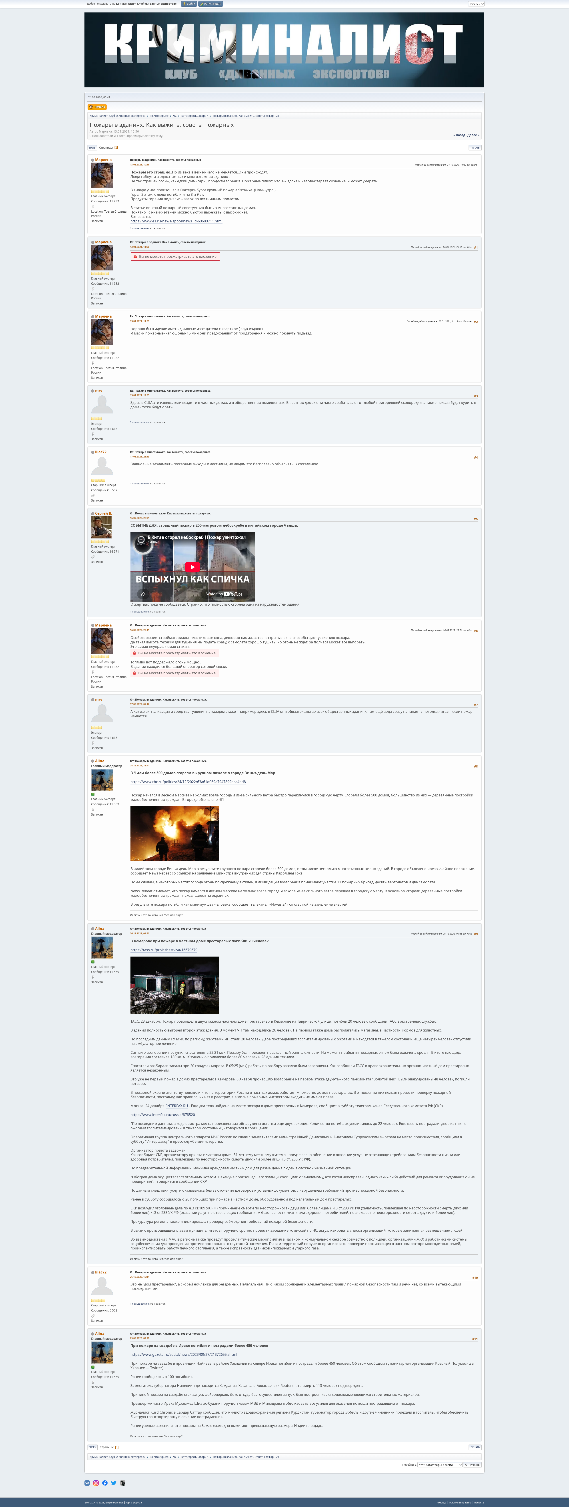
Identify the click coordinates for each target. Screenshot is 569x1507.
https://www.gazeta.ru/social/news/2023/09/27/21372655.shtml (183, 1354)
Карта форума (134, 1502)
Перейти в (409, 1464)
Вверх (92, 1447)
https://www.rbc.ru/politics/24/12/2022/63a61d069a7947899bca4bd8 (188, 781)
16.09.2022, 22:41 (139, 630)
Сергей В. (103, 513)
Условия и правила (460, 1502)
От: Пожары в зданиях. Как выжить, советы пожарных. (168, 625)
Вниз (92, 147)
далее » (473, 135)
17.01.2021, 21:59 (139, 456)
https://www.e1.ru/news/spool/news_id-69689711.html (176, 221)
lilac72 (100, 451)
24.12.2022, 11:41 (139, 765)
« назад (459, 135)
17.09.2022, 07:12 (139, 704)
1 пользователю (139, 228)
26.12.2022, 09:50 (139, 933)
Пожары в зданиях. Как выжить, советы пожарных (165, 160)
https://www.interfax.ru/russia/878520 (162, 1114)
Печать (475, 147)
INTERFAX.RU (177, 1105)
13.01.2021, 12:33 (139, 395)
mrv (98, 390)
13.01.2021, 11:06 (139, 246)
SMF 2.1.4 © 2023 (94, 1502)
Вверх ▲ (479, 1502)
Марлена (103, 159)
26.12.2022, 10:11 (139, 1276)
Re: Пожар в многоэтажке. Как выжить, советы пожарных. (170, 316)
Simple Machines (114, 1502)
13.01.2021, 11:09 (139, 321)
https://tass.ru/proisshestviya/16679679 (163, 949)
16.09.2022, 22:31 (139, 518)
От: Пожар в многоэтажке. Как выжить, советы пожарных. (170, 513)
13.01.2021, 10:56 (139, 164)
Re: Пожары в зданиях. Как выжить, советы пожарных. (168, 242)
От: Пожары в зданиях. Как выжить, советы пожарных (168, 929)
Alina (99, 760)
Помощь (441, 1502)
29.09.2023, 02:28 (139, 1338)
